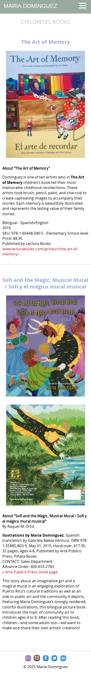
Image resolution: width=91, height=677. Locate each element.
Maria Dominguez (30, 6)
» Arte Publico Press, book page (30, 572)
